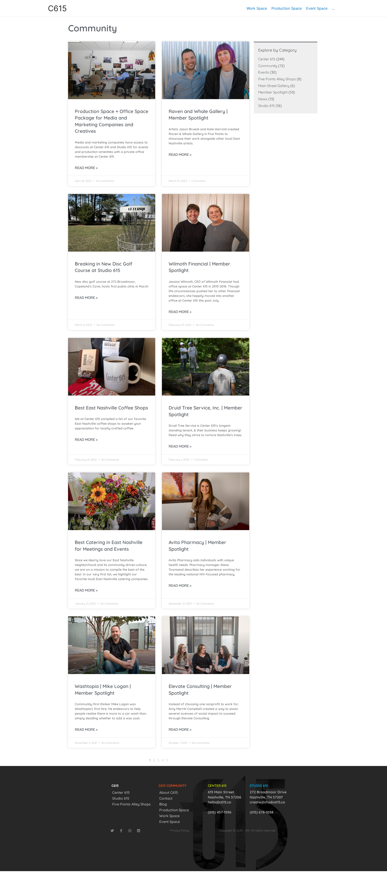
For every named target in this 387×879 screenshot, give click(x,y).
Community (267, 65)
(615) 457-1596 (219, 812)
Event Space (169, 821)
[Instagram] (129, 830)
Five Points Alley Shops (277, 79)
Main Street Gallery (273, 85)
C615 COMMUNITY (172, 785)
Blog (163, 804)
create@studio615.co (267, 802)
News (262, 99)
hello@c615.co (219, 802)
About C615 (168, 792)
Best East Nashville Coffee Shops (111, 408)
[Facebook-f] (121, 830)
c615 (115, 785)
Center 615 (266, 59)
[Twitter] (112, 830)
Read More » (86, 167)
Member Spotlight (273, 92)
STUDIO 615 (259, 785)
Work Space (169, 816)
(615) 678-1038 (261, 812)
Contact (165, 798)
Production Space (174, 810)
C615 (57, 8)
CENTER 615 (217, 785)
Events (263, 72)
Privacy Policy (179, 830)
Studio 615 (266, 105)
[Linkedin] (138, 830)
